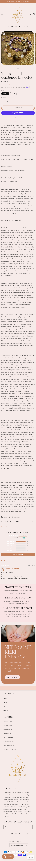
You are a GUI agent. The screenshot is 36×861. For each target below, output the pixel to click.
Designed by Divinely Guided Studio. (26, 857)
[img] (5, 566)
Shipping (9, 83)
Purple (5, 93)
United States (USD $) (17, 845)
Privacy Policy (7, 721)
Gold (13, 93)
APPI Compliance (8, 737)
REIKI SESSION (12, 677)
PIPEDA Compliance (9, 745)
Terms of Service (8, 733)
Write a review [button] (18, 554)
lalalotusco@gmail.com (22, 616)
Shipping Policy (7, 729)
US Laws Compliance (9, 749)
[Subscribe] (30, 827)
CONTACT (6, 710)
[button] (2, 14)
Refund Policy (7, 725)
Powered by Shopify (15, 857)
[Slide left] (14, 68)
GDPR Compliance (8, 741)
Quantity (3, 97)
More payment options (18, 117)
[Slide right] (22, 68)
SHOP (5, 702)
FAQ (4, 706)
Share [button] (5, 526)
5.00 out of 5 (23, 536)
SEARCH (6, 698)
